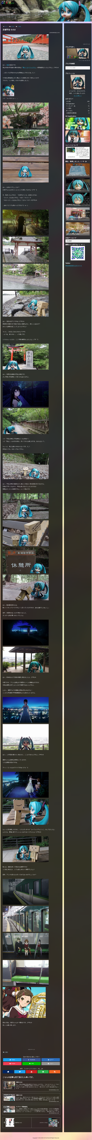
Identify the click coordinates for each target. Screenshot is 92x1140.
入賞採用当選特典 (77, 113)
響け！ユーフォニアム (29, 67)
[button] (88, 68)
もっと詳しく (78, 95)
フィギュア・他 (77, 106)
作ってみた (77, 110)
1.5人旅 (77, 101)
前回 (8, 65)
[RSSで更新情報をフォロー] (54, 1071)
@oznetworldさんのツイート (73, 265)
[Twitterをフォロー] (19, 1071)
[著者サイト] (8, 1071)
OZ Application (77, 103)
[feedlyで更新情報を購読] (43, 1071)
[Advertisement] (20, 1039)
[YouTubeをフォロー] (31, 1071)
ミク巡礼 (6, 1052)
